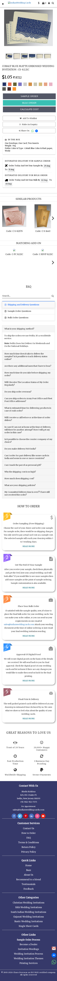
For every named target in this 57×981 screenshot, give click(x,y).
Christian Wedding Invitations (28, 902)
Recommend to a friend (28, 879)
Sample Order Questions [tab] (19, 311)
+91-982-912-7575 (28, 802)
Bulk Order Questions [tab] (17, 317)
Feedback (29, 889)
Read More (29, 546)
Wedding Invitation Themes (28, 958)
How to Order (28, 833)
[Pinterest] (25, 816)
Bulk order (29, 103)
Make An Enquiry (29, 124)
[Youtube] (43, 816)
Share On (25, 131)
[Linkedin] (31, 816)
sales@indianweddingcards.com (19, 624)
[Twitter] (20, 816)
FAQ (28, 837)
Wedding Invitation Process (28, 953)
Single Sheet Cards (28, 926)
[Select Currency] (38, 3)
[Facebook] (14, 816)
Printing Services (29, 963)
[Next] (53, 218)
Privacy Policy (28, 852)
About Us (28, 875)
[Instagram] (37, 816)
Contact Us (28, 828)
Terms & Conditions (28, 842)
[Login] (49, 3)
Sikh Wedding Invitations (28, 907)
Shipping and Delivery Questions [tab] (23, 304)
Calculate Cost (29, 109)
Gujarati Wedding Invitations (28, 916)
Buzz (28, 870)
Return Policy (29, 847)
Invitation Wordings (28, 949)
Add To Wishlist (29, 118)
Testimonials (28, 884)
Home (28, 865)
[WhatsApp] (33, 131)
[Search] (53, 3)
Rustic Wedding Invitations (28, 921)
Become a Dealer (28, 944)
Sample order (29, 96)
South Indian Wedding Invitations (28, 912)
